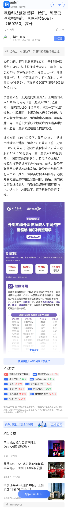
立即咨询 (56, 424)
